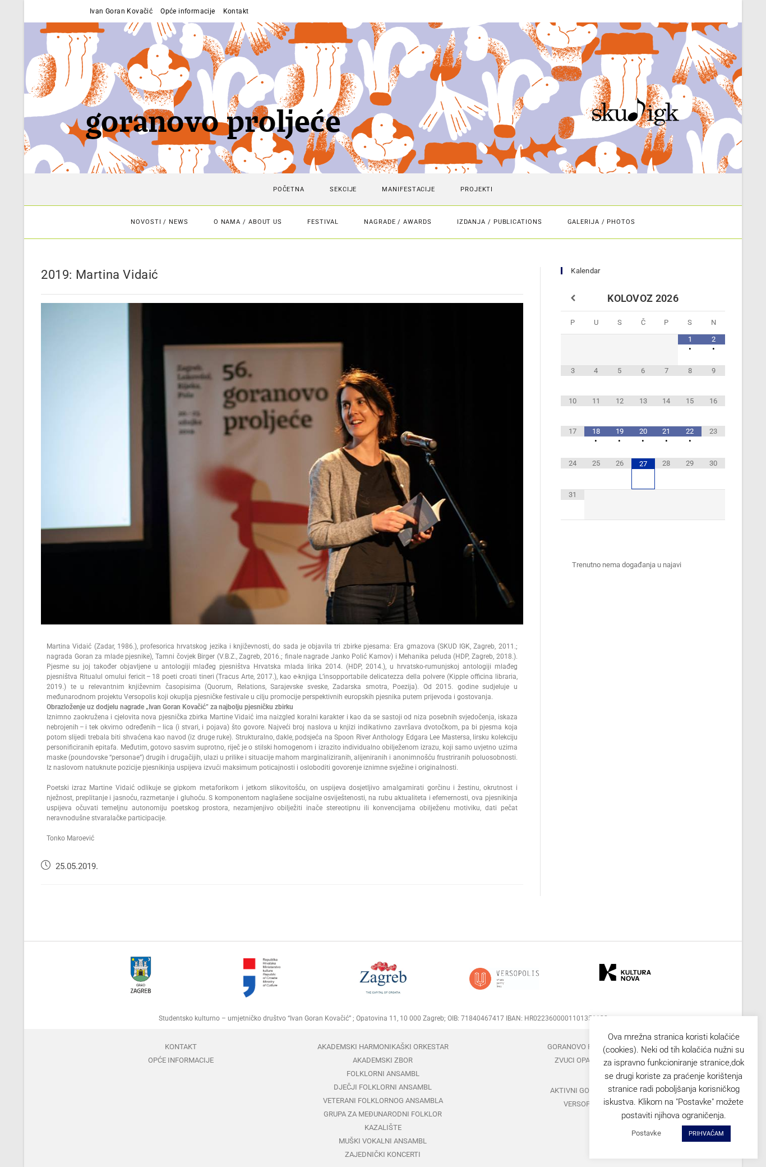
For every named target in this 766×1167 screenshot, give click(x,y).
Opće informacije (187, 11)
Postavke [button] (646, 1133)
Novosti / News (159, 222)
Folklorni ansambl (383, 1073)
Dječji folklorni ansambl (383, 1087)
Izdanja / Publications (499, 222)
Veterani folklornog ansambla (383, 1100)
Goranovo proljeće (584, 1046)
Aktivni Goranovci (585, 1090)
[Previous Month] (572, 298)
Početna (288, 189)
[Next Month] (713, 298)
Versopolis (585, 1104)
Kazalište (383, 1127)
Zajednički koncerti (383, 1154)
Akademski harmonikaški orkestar (383, 1046)
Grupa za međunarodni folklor (383, 1114)
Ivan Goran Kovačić (121, 11)
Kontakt (236, 11)
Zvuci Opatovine (585, 1060)
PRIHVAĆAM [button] (706, 1133)
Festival (323, 222)
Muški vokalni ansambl (383, 1141)
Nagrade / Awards (397, 222)
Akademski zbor (383, 1060)
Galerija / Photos (601, 222)
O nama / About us (248, 222)
